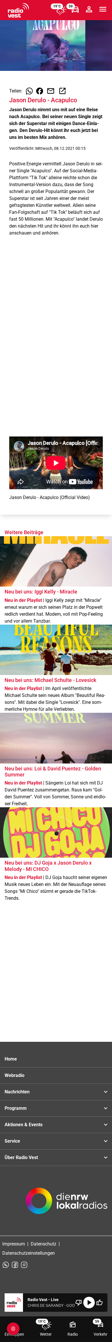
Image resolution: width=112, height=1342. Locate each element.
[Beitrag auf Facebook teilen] (39, 91)
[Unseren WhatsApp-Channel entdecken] (5, 1264)
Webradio (14, 1075)
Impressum (13, 1244)
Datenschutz (43, 1244)
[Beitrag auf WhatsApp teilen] (29, 91)
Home (11, 1059)
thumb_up (99, 1302)
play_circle (89, 1302)
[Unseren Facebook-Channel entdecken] (14, 1264)
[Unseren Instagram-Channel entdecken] (24, 1264)
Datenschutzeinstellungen (28, 1253)
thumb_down (78, 1302)
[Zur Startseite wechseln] (18, 10)
